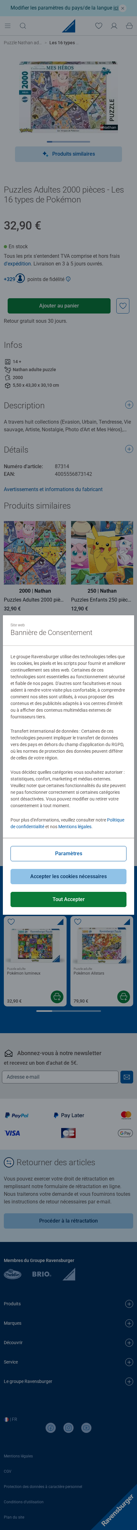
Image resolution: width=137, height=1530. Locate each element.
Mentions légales (74, 826)
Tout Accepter (69, 899)
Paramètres (68, 853)
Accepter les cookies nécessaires (68, 876)
